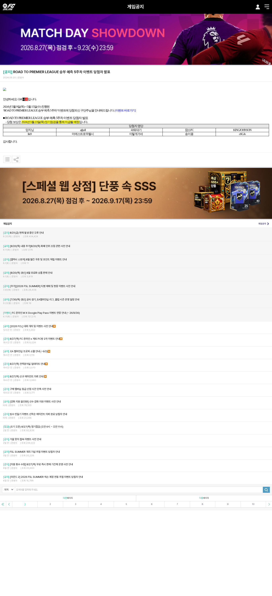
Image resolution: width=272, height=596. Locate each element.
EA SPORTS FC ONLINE (9, 7)
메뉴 (266, 7)
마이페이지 (258, 7)
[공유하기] (16, 159)
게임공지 (135, 7)
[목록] (7, 159)
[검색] (266, 490)
